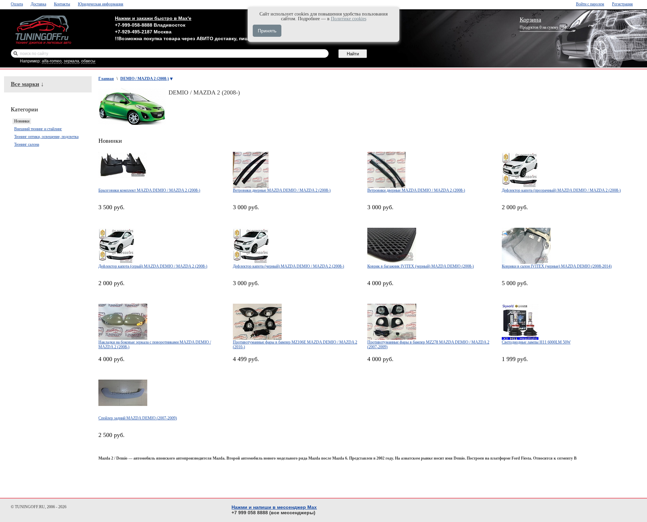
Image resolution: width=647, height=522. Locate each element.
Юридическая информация (100, 4)
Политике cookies (348, 18)
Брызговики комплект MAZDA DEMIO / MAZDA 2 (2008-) (149, 190)
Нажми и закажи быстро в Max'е (153, 18)
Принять (267, 30)
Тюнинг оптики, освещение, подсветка (46, 136)
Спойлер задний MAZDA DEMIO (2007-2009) (137, 418)
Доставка (38, 4)
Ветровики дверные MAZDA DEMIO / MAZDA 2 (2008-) (282, 190)
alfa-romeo (52, 61)
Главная (106, 78)
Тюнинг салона (26, 144)
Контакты (62, 4)
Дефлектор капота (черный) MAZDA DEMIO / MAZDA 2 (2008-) (288, 266)
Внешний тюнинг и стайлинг (38, 129)
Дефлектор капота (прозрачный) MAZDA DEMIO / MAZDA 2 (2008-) (561, 190)
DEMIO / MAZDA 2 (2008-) (144, 78)
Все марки (25, 84)
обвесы (88, 61)
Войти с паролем (590, 4)
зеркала (71, 61)
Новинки (21, 121)
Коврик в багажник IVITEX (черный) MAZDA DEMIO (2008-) (420, 266)
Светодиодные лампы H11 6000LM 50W (536, 342)
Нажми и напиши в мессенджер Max (274, 507)
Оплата (17, 4)
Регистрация (622, 4)
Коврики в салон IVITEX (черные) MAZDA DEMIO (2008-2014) (557, 266)
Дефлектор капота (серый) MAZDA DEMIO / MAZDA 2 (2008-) (152, 266)
